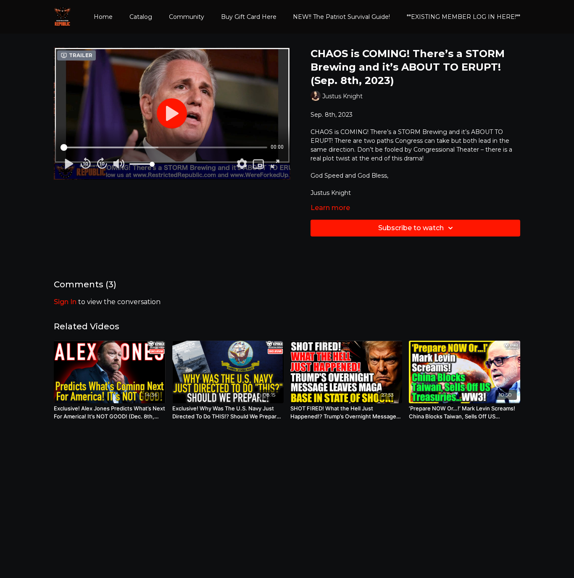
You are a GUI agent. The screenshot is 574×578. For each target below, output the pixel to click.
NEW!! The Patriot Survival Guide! (341, 17)
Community (186, 17)
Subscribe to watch (411, 228)
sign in (65, 302)
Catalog (140, 17)
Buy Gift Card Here (248, 17)
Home (103, 17)
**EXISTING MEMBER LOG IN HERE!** (463, 17)
